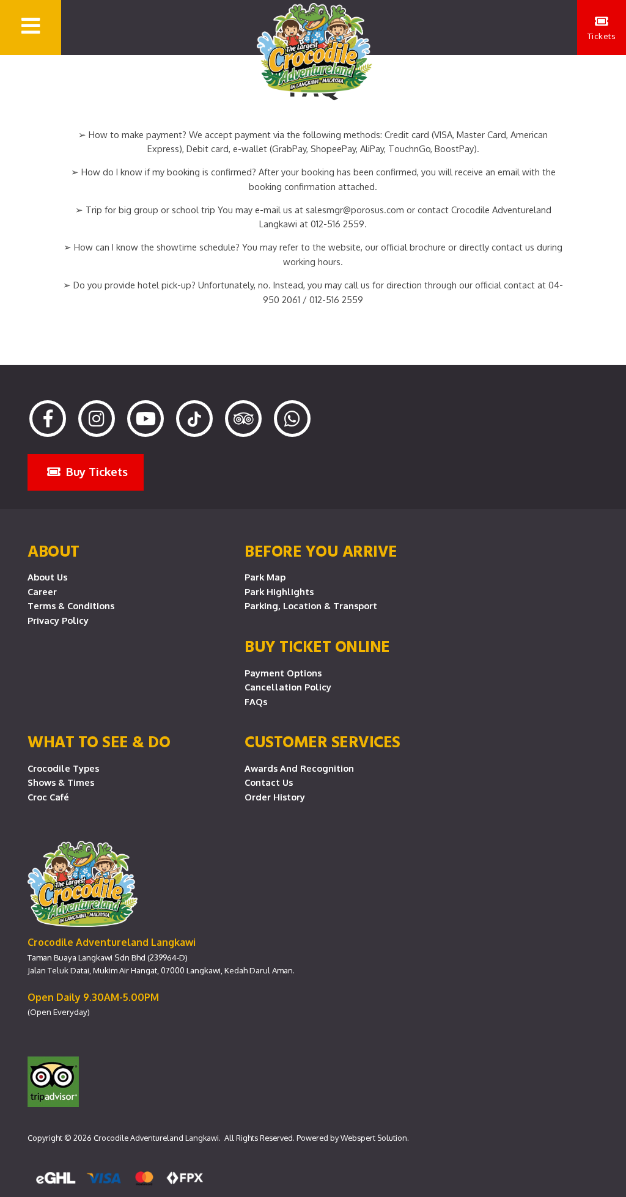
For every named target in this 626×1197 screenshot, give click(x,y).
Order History (275, 796)
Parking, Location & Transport (311, 605)
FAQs (256, 701)
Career (42, 591)
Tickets (601, 36)
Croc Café (48, 796)
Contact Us (269, 782)
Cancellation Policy (288, 686)
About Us (47, 576)
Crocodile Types (63, 768)
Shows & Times (61, 782)
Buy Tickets (95, 471)
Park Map (265, 576)
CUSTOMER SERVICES (322, 741)
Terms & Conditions (71, 605)
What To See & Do (99, 741)
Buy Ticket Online (317, 646)
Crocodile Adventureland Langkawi (156, 1138)
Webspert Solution (374, 1138)
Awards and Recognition (299, 768)
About (53, 550)
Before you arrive (321, 550)
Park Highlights (279, 591)
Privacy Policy (58, 620)
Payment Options (283, 672)
